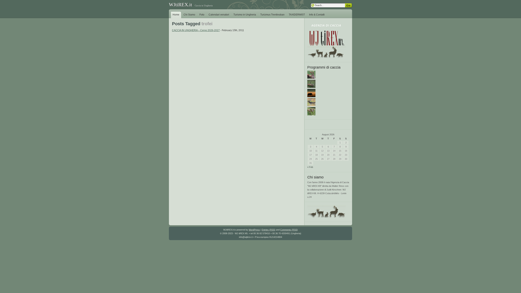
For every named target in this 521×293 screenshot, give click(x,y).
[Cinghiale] (311, 96)
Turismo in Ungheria (244, 14)
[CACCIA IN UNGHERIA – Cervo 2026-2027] (311, 87)
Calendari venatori (219, 14)
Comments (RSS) (289, 229)
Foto (201, 14)
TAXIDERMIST (297, 14)
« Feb (310, 167)
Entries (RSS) (268, 229)
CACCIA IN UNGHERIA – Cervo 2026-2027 (196, 30)
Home (176, 14)
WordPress (254, 229)
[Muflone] (311, 114)
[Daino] (311, 105)
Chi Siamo (189, 14)
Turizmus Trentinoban (272, 14)
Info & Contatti (317, 14)
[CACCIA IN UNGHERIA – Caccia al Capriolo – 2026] (311, 78)
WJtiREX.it (180, 4)
